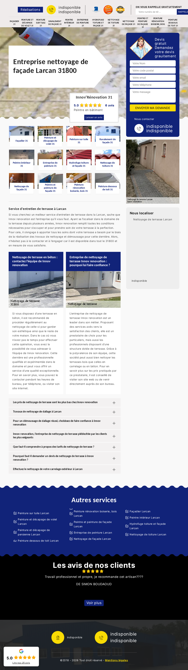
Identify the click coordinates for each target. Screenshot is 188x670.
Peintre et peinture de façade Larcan (93, 524)
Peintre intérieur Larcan (145, 517)
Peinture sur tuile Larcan (33, 513)
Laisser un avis (94, 117)
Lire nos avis (21, 663)
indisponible (70, 7)
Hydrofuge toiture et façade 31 (98, 22)
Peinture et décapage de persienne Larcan (34, 532)
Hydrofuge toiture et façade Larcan (148, 526)
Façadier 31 (14, 22)
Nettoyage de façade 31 (128, 22)
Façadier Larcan (140, 511)
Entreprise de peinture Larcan (93, 532)
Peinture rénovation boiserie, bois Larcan (95, 513)
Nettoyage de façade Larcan (92, 538)
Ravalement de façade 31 (54, 22)
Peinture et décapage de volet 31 (27, 22)
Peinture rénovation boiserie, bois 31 (158, 22)
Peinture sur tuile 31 (41, 22)
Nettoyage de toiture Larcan (148, 534)
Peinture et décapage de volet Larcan (37, 521)
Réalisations (30, 10)
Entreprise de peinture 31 (83, 22)
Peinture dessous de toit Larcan (38, 540)
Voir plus (94, 603)
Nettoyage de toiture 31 (114, 22)
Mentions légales (116, 660)
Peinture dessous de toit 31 (173, 22)
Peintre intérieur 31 (69, 22)
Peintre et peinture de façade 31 (142, 22)
